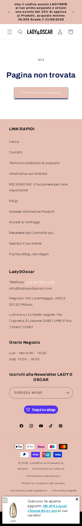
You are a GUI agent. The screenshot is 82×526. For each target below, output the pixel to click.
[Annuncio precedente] (9, 12)
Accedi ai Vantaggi (24, 222)
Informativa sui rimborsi (28, 173)
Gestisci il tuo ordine (25, 243)
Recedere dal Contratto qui (31, 233)
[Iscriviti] (67, 392)
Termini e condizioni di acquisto (34, 163)
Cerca (14, 141)
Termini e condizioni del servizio (43, 483)
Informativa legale (64, 490)
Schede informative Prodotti (31, 211)
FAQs (13, 201)
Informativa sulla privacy (43, 476)
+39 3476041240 (40, 282)
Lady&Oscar (38, 463)
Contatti (15, 152)
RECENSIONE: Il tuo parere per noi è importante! (38, 187)
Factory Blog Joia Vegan (29, 254)
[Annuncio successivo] (73, 12)
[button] (9, 32)
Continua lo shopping (41, 92)
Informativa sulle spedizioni (28, 490)
